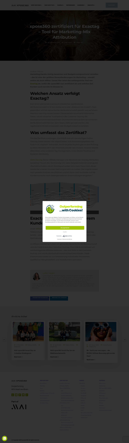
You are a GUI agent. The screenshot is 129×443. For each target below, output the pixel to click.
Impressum (59, 239)
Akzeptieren (64, 228)
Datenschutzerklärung (67, 239)
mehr (65, 232)
